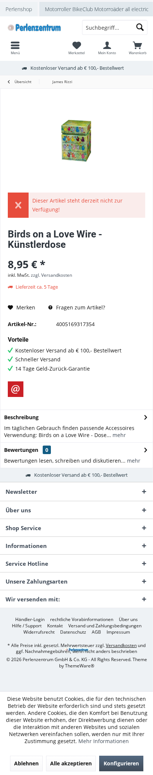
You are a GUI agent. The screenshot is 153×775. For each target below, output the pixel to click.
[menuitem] (138, 48)
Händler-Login (30, 620)
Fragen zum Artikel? (80, 307)
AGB (96, 632)
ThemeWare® (79, 666)
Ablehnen (26, 763)
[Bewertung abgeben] (76, 254)
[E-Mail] (15, 389)
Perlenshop (19, 9)
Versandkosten (121, 645)
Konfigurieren (121, 763)
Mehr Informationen (103, 741)
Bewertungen (21, 449)
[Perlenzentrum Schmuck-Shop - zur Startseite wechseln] (38, 27)
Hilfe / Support (27, 626)
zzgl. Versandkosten (51, 275)
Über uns (128, 620)
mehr (118, 435)
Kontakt (55, 626)
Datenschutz (73, 632)
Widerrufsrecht (39, 632)
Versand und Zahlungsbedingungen (104, 626)
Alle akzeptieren (71, 763)
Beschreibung (21, 417)
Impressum (118, 632)
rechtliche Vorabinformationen (81, 620)
